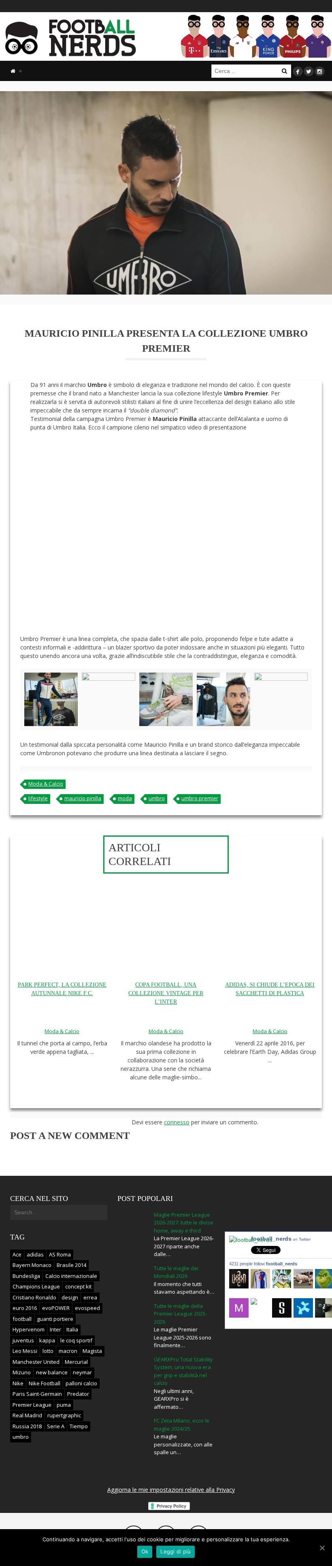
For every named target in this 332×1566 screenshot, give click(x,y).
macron (68, 1350)
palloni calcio (81, 1383)
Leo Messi (25, 1350)
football (22, 1318)
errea (90, 1297)
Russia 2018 (27, 1426)
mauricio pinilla (82, 798)
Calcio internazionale (71, 1276)
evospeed (87, 1308)
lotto (48, 1350)
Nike (18, 1383)
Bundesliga (26, 1276)
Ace (17, 1254)
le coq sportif (76, 1340)
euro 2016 (25, 1308)
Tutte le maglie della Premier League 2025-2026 (180, 1313)
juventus (23, 1340)
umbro (157, 798)
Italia (72, 1329)
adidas (35, 1254)
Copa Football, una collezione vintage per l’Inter (165, 993)
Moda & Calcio (45, 783)
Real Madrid (27, 1415)
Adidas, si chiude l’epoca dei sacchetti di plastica (270, 989)
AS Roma (60, 1254)
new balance (52, 1372)
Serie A (55, 1426)
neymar (82, 1372)
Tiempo (79, 1426)
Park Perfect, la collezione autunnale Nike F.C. (62, 989)
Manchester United (36, 1361)
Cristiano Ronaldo (34, 1297)
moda (125, 798)
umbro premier (199, 798)
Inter (55, 1329)
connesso (176, 1122)
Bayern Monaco (32, 1265)
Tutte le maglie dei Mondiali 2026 (176, 1272)
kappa (47, 1340)
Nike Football (44, 1383)
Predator (78, 1393)
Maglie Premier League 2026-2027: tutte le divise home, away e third (183, 1222)
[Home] (13, 71)
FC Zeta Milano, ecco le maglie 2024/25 (181, 1424)
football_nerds (281, 1238)
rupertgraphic (64, 1415)
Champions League (36, 1286)
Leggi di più (175, 1551)
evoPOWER (56, 1308)
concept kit (78, 1286)
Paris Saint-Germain (37, 1393)
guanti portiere (55, 1318)
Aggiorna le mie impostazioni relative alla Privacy (171, 1489)
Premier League (32, 1404)
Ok (145, 1551)
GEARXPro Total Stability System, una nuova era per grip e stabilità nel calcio (183, 1371)
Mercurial (76, 1361)
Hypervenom (29, 1329)
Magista (92, 1350)
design (70, 1297)
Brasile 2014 (71, 1265)
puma (64, 1404)
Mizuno (22, 1372)
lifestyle (38, 798)
